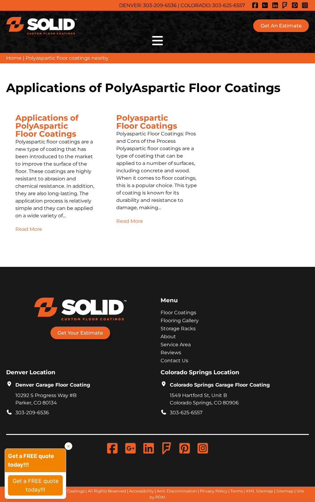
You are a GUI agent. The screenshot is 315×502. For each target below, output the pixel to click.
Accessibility (141, 490)
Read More (28, 229)
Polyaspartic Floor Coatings (146, 122)
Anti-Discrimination (177, 490)
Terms (236, 490)
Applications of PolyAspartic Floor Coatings (46, 126)
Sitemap (284, 490)
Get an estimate (281, 26)
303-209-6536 (160, 5)
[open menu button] (157, 40)
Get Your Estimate (80, 333)
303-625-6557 (228, 5)
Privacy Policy (213, 490)
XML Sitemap (259, 490)
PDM (160, 497)
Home (14, 58)
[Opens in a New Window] (256, 5)
